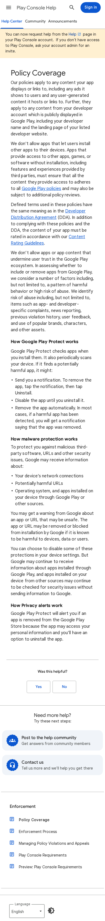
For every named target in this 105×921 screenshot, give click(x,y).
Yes (39, 686)
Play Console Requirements (42, 855)
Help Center (11, 21)
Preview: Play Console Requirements (50, 867)
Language (22, 904)
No (64, 686)
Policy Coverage (34, 819)
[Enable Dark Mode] (51, 910)
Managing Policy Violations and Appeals (54, 843)
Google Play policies (41, 188)
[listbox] (27, 911)
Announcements (62, 21)
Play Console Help (36, 8)
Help (72, 34)
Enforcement (23, 806)
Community (35, 21)
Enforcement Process (38, 831)
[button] (8, 7)
